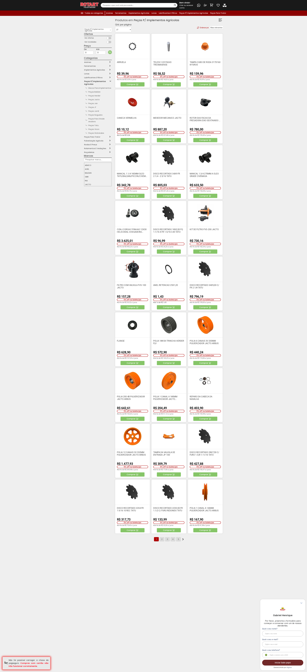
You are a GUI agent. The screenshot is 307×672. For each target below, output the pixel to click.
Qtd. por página (123, 24)
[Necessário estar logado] (218, 5)
